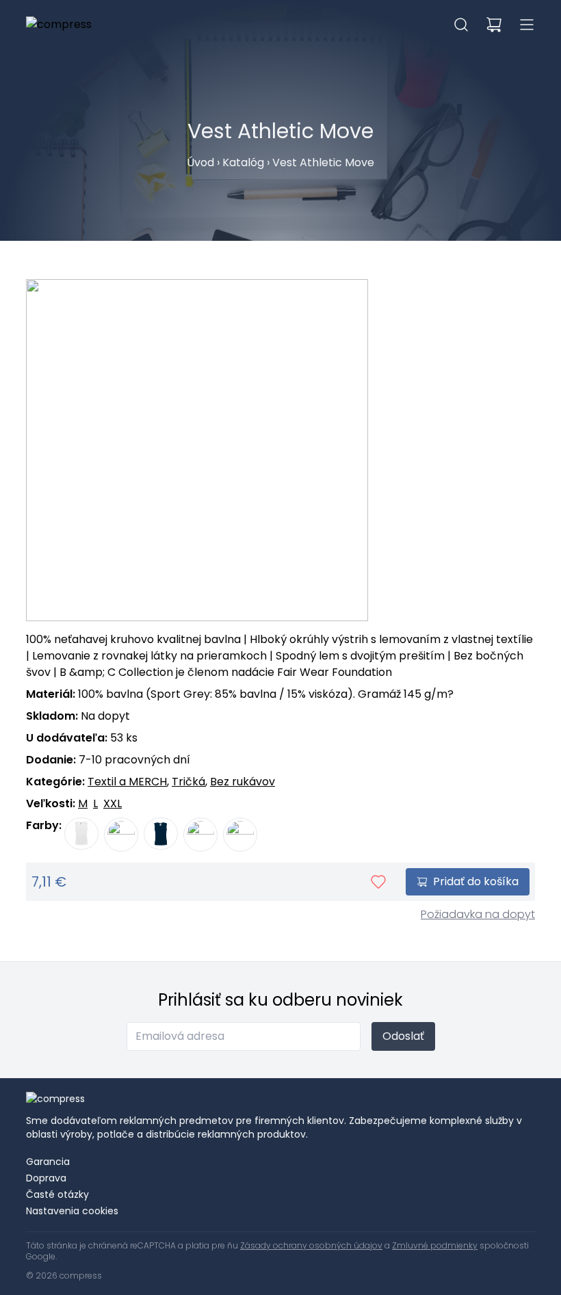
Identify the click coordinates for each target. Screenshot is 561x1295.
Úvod (200, 162)
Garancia (48, 1161)
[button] (461, 24)
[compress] (59, 24)
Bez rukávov (242, 781)
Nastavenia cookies (72, 1211)
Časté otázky (57, 1194)
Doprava (46, 1178)
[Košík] (494, 24)
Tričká (188, 781)
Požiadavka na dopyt (478, 914)
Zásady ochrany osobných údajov (311, 1245)
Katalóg (243, 162)
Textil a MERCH (127, 781)
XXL (112, 803)
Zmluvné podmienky (435, 1245)
